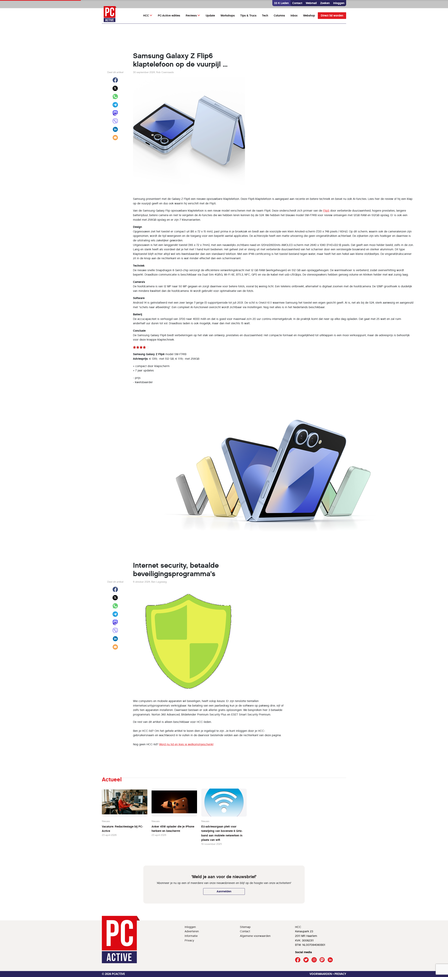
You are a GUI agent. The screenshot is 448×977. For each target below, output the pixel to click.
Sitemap (245, 927)
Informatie (191, 936)
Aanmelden (224, 891)
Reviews (191, 15)
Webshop (309, 15)
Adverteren (192, 931)
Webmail (311, 3)
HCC (146, 15)
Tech (265, 15)
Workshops (227, 15)
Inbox (294, 15)
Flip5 (326, 210)
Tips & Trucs (248, 15)
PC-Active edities (169, 15)
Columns (279, 15)
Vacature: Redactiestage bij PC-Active (122, 829)
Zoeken (325, 3)
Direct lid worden (332, 15)
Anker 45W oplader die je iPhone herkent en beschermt (173, 829)
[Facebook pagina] (297, 960)
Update (210, 15)
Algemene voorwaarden (255, 936)
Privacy (189, 940)
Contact (297, 3)
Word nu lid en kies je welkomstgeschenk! (186, 744)
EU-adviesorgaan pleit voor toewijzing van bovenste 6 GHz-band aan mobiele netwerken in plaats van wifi (221, 833)
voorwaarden (321, 974)
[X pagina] (306, 960)
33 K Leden (281, 3)
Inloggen (338, 3)
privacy (340, 974)
